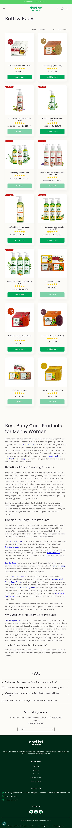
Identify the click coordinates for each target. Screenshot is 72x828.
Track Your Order (36, 778)
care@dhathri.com (11, 800)
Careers (36, 766)
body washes (54, 456)
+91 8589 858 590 (11, 796)
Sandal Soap (10, 563)
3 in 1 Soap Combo (19, 390)
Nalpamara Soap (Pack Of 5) (52, 336)
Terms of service (28, 826)
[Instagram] (36, 812)
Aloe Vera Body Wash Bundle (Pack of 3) (52, 228)
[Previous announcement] (4, 2)
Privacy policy (13, 826)
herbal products (28, 444)
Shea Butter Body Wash (25, 588)
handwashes (10, 459)
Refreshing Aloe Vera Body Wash (19, 228)
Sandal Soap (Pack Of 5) (52, 66)
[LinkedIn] (41, 812)
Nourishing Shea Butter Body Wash (19, 119)
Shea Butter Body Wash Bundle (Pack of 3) (52, 173)
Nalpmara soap (58, 566)
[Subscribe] (52, 729)
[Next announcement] (68, 2)
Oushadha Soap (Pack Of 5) (20, 66)
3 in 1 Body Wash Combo (19, 173)
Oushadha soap (12, 547)
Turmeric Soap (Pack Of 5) (52, 390)
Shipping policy (58, 826)
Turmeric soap (53, 553)
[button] (4, 8)
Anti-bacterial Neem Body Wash (52, 119)
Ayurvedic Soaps (16, 541)
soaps (23, 459)
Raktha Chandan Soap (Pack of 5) (19, 337)
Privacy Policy (36, 781)
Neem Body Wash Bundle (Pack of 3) (19, 282)
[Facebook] (31, 812)
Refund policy (44, 826)
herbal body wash (17, 576)
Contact (36, 774)
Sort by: (33, 30)
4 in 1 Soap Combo (52, 281)
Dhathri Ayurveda (12, 620)
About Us (36, 770)
